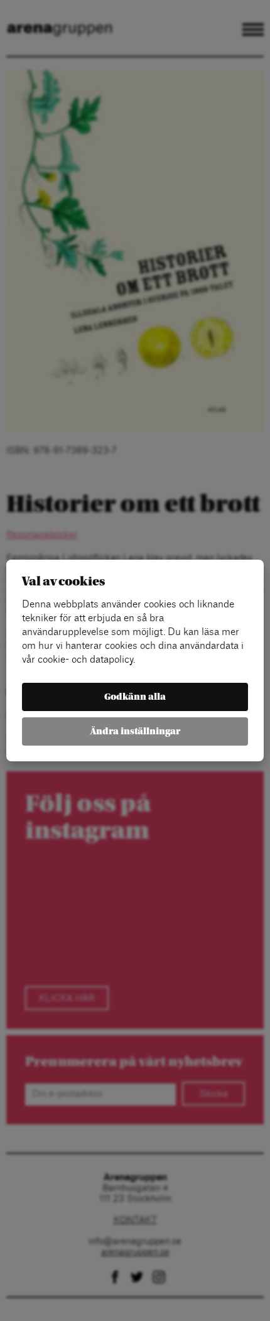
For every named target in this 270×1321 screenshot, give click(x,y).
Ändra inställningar (135, 731)
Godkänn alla (135, 697)
